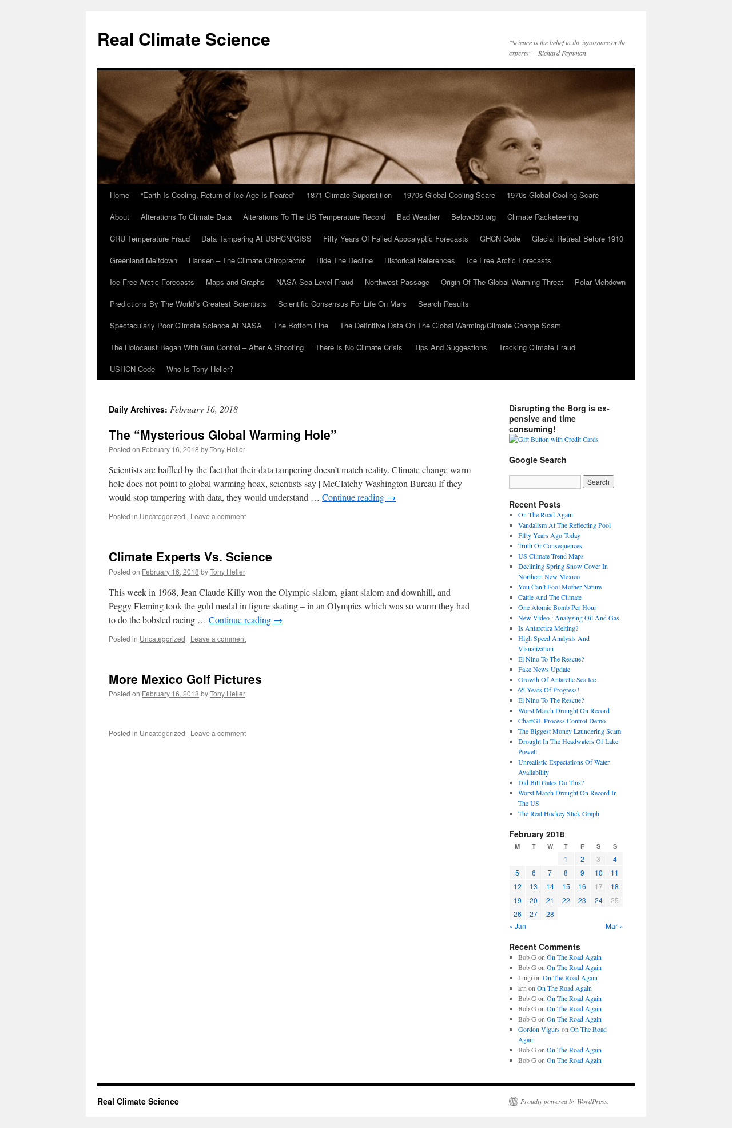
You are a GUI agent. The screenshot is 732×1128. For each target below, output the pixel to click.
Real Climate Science (183, 38)
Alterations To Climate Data (186, 216)
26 (518, 914)
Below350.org (473, 216)
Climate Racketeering (542, 216)
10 (599, 872)
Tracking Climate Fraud (537, 347)
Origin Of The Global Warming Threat (502, 281)
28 (550, 914)
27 (534, 914)
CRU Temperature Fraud (150, 238)
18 (615, 886)
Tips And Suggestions (450, 347)
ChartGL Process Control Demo (562, 720)
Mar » (614, 926)
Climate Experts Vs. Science (190, 556)
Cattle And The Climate (550, 596)
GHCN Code (500, 238)
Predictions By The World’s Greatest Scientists (188, 303)
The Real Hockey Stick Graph (558, 813)
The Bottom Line (300, 325)
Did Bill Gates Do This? (551, 782)
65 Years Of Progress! (548, 689)
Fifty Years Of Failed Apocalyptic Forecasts (395, 238)
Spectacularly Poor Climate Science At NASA (186, 325)
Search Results (443, 303)
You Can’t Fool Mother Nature (560, 586)
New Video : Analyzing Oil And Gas (568, 617)
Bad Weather (418, 216)
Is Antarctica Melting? (548, 627)
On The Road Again (545, 514)
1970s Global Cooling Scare (449, 194)
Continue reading (359, 497)
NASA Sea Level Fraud (314, 281)
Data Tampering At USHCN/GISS (256, 238)
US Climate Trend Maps (551, 555)
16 (582, 886)
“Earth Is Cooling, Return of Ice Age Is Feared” (218, 194)
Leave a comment (218, 516)
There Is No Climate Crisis (359, 347)
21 (550, 900)
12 (518, 886)
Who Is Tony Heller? (199, 368)
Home (119, 194)
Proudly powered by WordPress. (564, 1101)
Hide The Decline (344, 260)
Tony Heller (227, 449)
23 (582, 900)
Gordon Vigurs (539, 1029)
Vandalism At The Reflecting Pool (564, 524)
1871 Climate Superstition (349, 194)
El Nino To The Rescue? (551, 658)
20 (534, 900)
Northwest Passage (397, 281)
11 (615, 872)
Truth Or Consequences (550, 545)
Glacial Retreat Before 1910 (577, 238)
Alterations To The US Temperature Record (314, 216)
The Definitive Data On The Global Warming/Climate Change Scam (450, 325)
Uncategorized (162, 516)
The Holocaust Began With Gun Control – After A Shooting (207, 347)
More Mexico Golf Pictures (185, 678)
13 (534, 886)
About (119, 216)
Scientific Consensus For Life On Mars (342, 303)
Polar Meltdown (600, 281)
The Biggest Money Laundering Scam (569, 730)
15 (566, 886)
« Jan (517, 926)
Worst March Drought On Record (564, 710)
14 (550, 886)
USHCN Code (132, 368)
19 (518, 900)
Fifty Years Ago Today (549, 535)
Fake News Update (544, 669)
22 (566, 900)
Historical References (419, 260)
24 (599, 900)
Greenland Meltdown (143, 260)
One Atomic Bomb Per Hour (557, 607)
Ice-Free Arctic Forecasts (152, 281)
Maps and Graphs (235, 281)
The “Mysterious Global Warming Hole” (223, 434)
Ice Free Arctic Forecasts (509, 260)
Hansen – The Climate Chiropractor (247, 260)
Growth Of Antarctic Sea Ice (557, 679)
